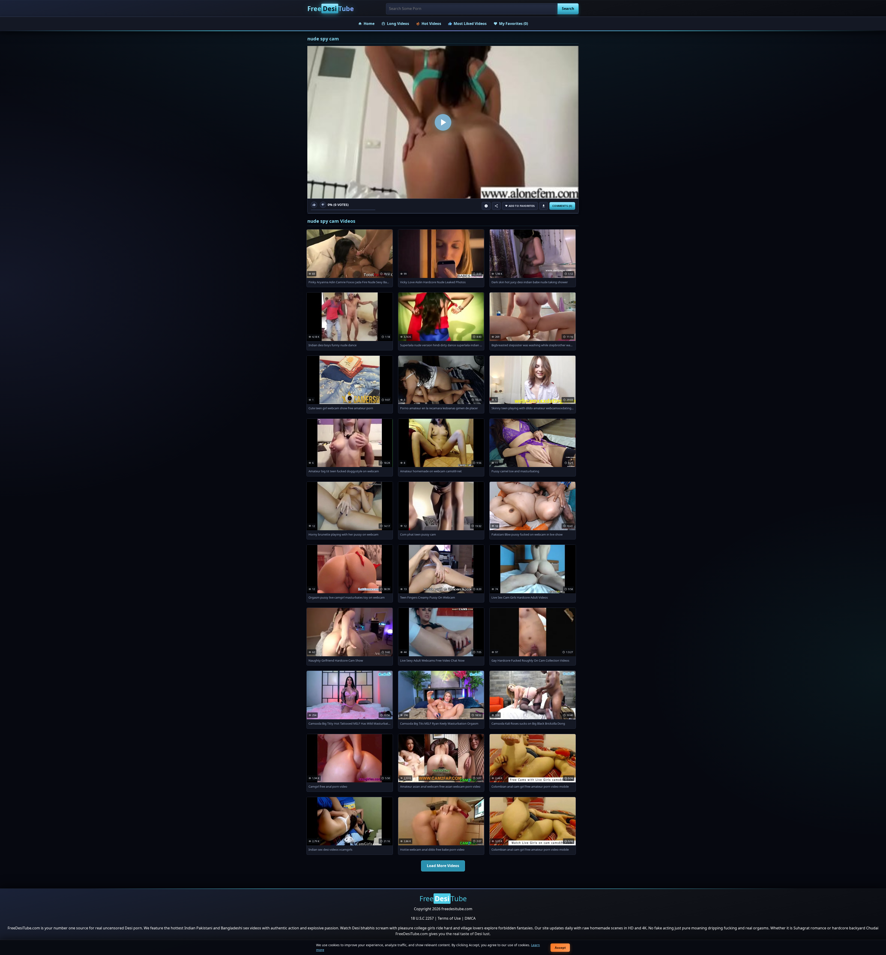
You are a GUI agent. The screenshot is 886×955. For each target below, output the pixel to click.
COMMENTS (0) (562, 206)
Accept (560, 947)
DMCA (470, 918)
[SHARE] (496, 206)
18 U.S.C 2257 (422, 918)
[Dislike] (323, 205)
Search (568, 8)
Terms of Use (449, 918)
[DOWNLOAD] (543, 206)
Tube (330, 8)
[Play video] (443, 122)
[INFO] (486, 206)
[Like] (314, 205)
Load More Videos (443, 865)
